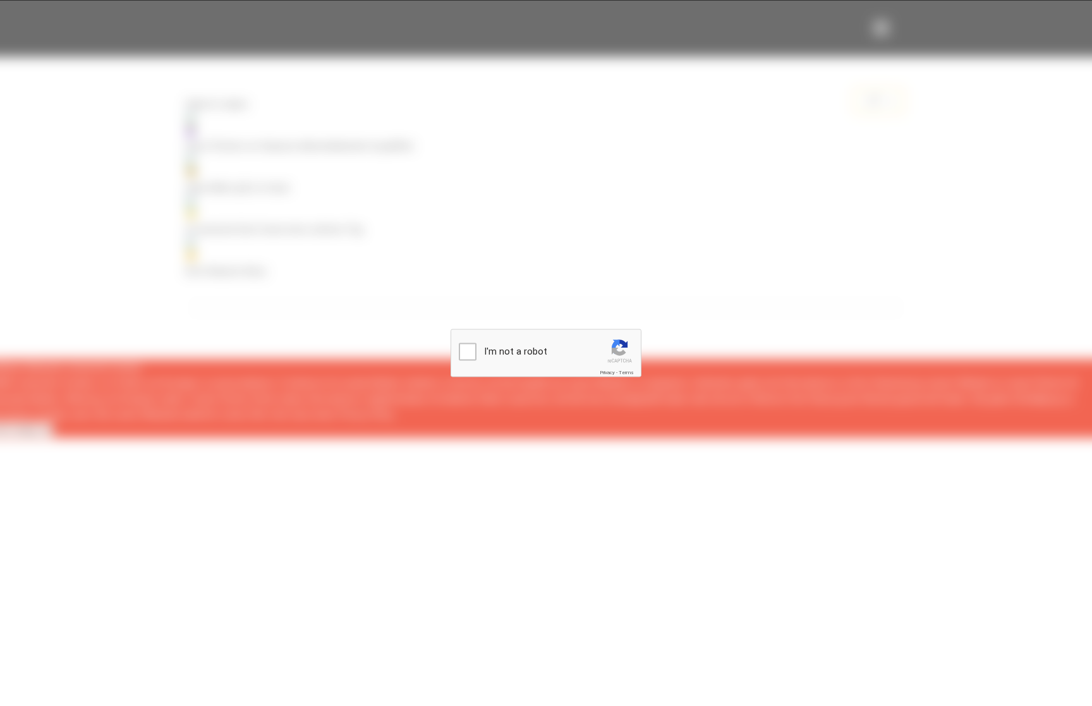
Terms (626, 372)
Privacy (607, 372)
